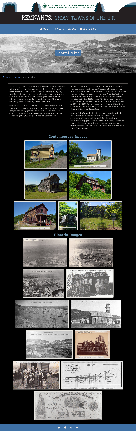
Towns (60, 29)
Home (46, 29)
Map (74, 29)
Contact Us (89, 29)
